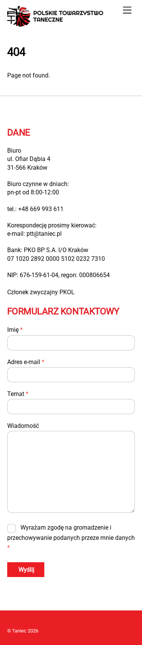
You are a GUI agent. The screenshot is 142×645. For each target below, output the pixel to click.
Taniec (19, 631)
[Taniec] (56, 23)
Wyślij (26, 569)
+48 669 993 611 (41, 209)
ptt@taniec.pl (44, 233)
